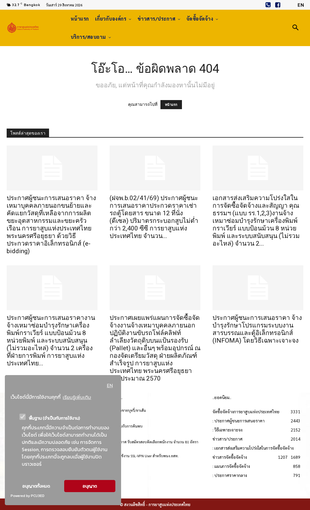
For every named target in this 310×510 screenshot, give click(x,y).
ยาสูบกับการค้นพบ (128, 426)
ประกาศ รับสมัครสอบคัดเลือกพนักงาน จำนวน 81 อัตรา (156, 441)
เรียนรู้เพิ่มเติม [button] (77, 397)
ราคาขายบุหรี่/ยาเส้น (130, 410)
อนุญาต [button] (90, 486)
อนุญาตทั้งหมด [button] (36, 486)
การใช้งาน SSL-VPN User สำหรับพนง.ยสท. (146, 455)
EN (110, 385)
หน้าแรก (171, 104)
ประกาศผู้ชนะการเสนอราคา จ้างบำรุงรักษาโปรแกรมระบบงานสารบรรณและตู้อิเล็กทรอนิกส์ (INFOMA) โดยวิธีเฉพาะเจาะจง (257, 329)
